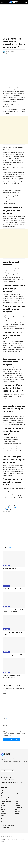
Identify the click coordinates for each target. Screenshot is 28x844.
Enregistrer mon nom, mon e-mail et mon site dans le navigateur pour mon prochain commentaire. (14, 733)
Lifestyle (3, 811)
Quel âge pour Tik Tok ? (10, 568)
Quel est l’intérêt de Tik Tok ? (12, 589)
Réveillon (17, 799)
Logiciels (3, 813)
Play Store (17, 794)
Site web (5, 725)
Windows (17, 813)
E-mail (5, 718)
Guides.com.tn (7, 839)
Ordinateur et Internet (20, 792)
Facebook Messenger (6, 799)
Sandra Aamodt (10, 51)
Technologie (18, 803)
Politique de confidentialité (8, 825)
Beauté (3, 795)
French (5, 770)
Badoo (2, 794)
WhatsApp (17, 811)
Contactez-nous (5, 827)
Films (2, 803)
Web (16, 809)
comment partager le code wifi (12, 655)
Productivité (18, 795)
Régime (17, 797)
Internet (3, 809)
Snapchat (17, 801)
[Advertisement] (14, 20)
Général (3, 805)
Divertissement (5, 797)
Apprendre (10, 508)
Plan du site (4, 823)
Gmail (2, 807)
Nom (4, 712)
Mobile (16, 790)
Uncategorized (18, 807)
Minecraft (3, 815)
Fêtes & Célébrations (6, 801)
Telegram (17, 805)
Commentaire (6, 693)
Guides (3, 821)
